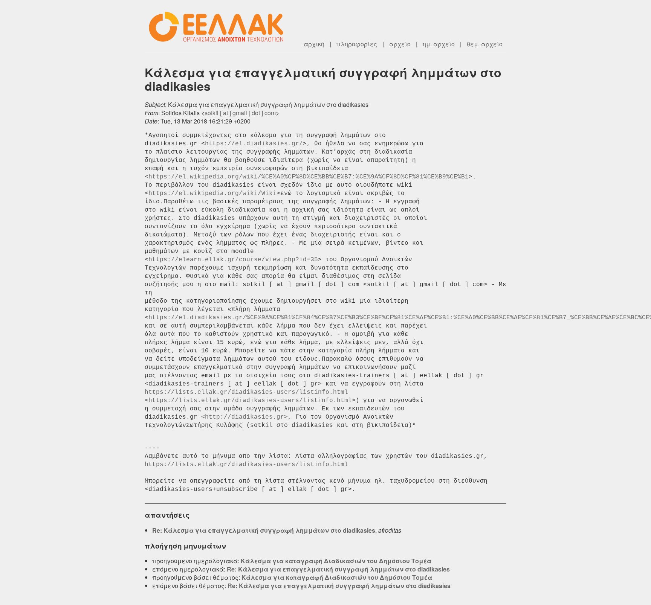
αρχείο (400, 44)
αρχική (314, 44)
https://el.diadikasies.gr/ (254, 143)
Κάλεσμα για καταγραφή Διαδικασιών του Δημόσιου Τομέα (336, 560)
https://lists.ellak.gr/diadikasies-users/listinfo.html (246, 392)
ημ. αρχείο (439, 44)
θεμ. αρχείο (485, 44)
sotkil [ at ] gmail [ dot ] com (240, 112)
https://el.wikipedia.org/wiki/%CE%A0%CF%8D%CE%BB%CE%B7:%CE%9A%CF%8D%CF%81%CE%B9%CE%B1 (308, 177)
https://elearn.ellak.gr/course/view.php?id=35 (233, 259)
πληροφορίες (356, 44)
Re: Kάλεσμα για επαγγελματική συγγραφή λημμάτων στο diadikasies (263, 530)
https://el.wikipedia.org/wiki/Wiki (212, 193)
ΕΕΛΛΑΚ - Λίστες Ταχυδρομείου (220, 27)
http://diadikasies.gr (244, 417)
